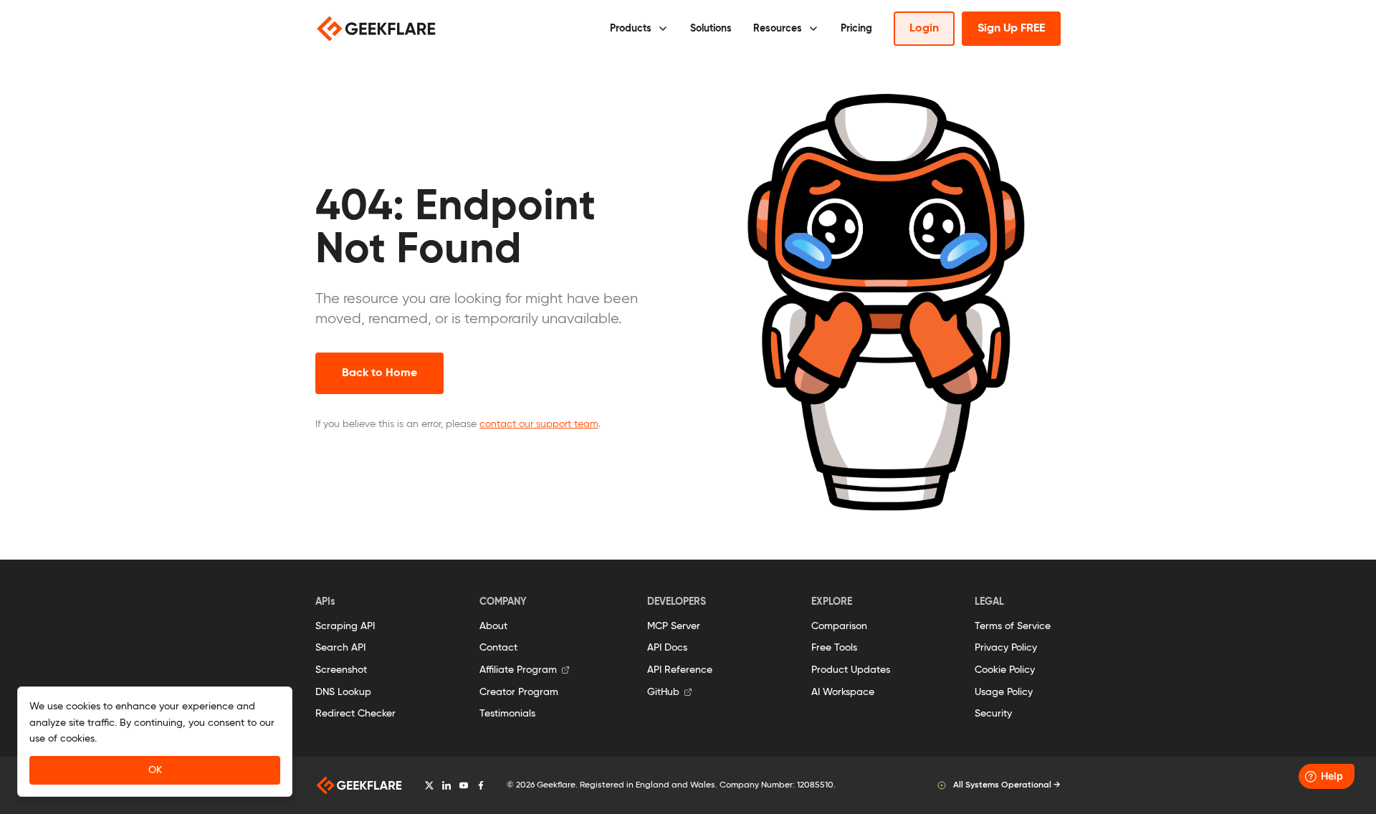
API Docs (667, 648)
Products (630, 29)
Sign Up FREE (1011, 28)
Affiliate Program (518, 670)
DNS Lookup (343, 692)
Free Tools (834, 648)
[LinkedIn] (446, 785)
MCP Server (673, 626)
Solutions (711, 29)
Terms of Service (1013, 626)
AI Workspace (842, 692)
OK (155, 770)
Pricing (856, 29)
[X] (429, 785)
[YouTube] (463, 785)
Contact (498, 648)
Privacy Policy (1006, 648)
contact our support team (538, 424)
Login (924, 28)
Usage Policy (1004, 692)
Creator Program (518, 692)
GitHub (663, 692)
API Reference (679, 670)
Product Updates (850, 670)
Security (993, 714)
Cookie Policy (1005, 670)
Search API (340, 648)
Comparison (839, 626)
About (493, 626)
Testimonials (507, 714)
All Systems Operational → (1007, 785)
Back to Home (379, 373)
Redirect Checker (355, 714)
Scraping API (345, 626)
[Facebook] (481, 785)
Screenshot (341, 670)
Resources (777, 29)
